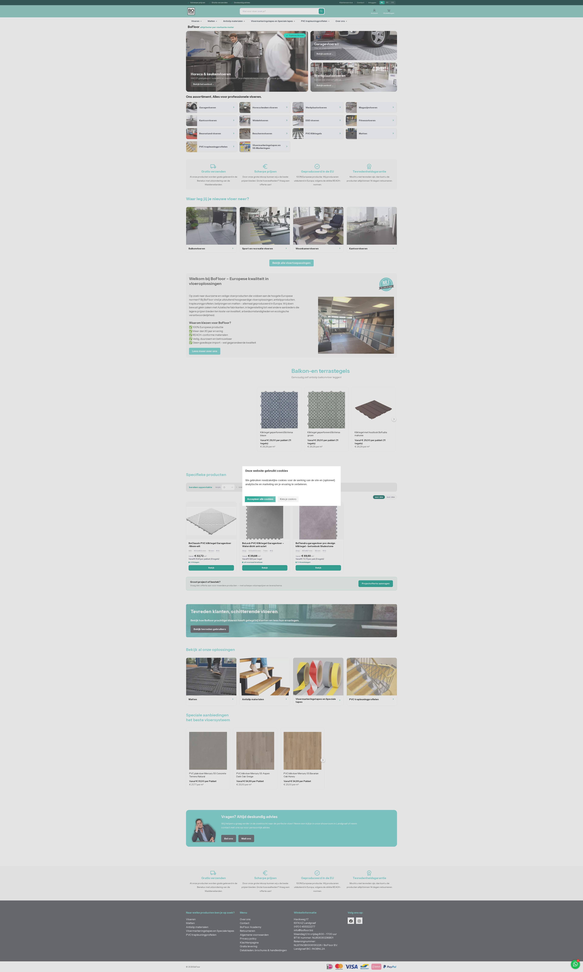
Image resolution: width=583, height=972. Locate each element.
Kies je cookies (288, 499)
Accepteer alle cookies (260, 499)
